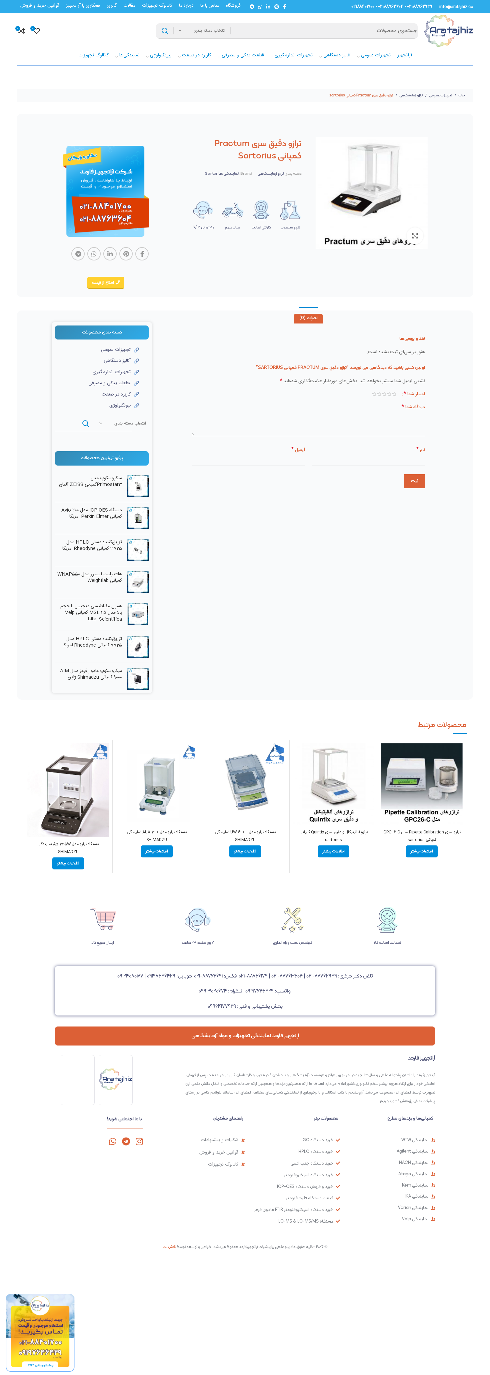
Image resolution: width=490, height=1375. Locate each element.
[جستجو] (165, 31)
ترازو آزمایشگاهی (411, 95)
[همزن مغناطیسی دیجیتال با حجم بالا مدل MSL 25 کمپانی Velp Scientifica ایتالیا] (138, 614)
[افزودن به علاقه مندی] (386, 784)
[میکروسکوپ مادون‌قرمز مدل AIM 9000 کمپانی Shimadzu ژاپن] (138, 679)
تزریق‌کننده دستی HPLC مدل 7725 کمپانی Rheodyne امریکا (92, 642)
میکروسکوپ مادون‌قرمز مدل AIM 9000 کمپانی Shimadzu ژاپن (91, 674)
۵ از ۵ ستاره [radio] (374, 394)
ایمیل (298, 450)
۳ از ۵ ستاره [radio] (384, 394)
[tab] (308, 319)
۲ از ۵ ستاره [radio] (389, 394)
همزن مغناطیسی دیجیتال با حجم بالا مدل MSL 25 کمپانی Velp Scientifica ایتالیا (91, 613)
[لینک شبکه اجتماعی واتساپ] (260, 6)
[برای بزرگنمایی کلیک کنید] (415, 235)
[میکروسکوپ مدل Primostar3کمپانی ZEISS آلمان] (138, 486)
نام (420, 450)
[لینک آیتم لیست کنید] (97, 350)
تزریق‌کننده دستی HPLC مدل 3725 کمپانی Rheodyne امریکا (92, 545)
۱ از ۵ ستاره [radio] (394, 394)
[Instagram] (139, 1141)
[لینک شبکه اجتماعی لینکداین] (268, 6)
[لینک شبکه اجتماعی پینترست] (276, 6)
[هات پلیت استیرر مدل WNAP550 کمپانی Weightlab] (138, 582)
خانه (461, 95)
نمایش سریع (386, 769)
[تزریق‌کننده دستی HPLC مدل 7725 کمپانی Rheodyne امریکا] (138, 647)
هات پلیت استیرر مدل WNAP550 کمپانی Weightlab (89, 577)
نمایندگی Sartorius (222, 173)
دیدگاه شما (413, 407)
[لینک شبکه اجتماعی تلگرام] (252, 6)
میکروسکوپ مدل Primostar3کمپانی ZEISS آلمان (90, 481)
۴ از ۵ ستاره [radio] (379, 394)
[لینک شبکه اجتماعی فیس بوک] (284, 6)
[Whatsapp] (112, 1141)
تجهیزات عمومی (440, 95)
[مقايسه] (386, 754)
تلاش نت (169, 1246)
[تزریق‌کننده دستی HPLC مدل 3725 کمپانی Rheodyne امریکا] (138, 550)
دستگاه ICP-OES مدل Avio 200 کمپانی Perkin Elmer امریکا (91, 513)
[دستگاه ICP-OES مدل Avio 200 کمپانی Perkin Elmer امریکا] (138, 518)
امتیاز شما (414, 394)
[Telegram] (126, 1141)
